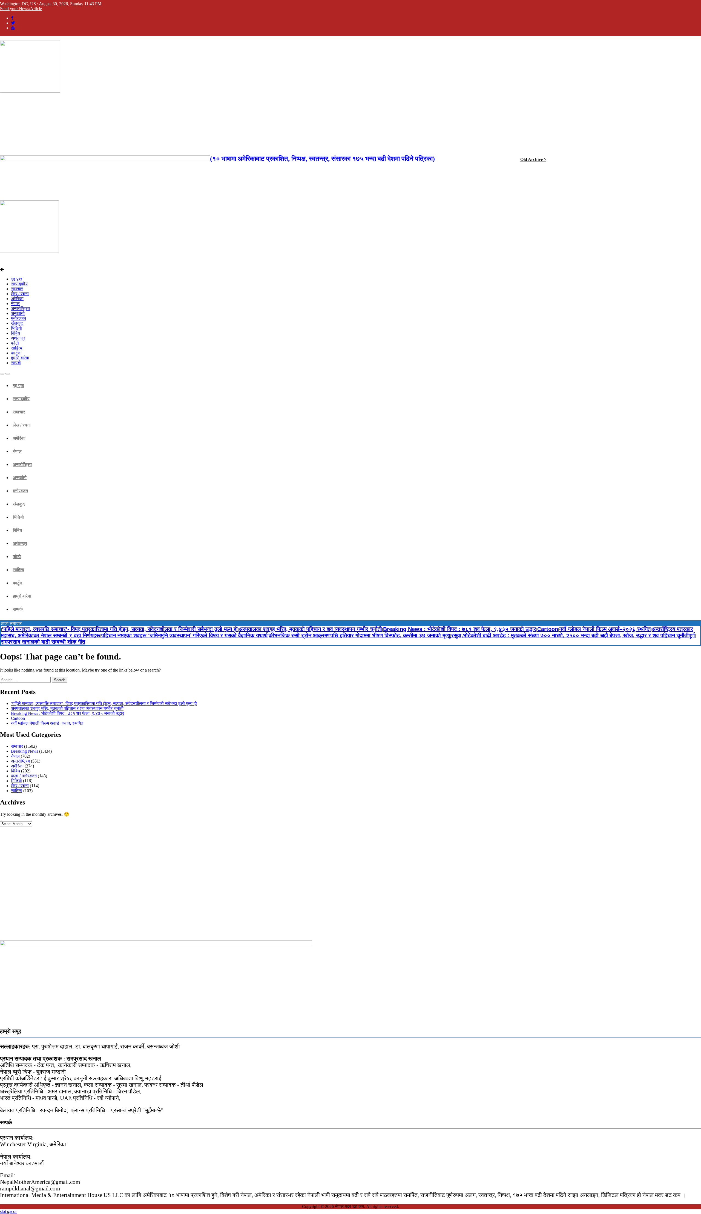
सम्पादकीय (19, 284)
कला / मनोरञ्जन (24, 776)
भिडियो (16, 328)
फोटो (15, 343)
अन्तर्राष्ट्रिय (20, 308)
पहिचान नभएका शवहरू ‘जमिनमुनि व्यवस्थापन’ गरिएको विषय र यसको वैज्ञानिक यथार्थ (184, 635)
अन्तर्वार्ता (18, 313)
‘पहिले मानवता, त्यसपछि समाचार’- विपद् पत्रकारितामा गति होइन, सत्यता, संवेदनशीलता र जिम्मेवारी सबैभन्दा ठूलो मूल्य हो (120, 629)
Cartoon (547, 629)
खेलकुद (17, 323)
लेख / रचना (20, 293)
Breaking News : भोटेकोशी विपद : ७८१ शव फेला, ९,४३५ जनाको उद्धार (459, 629)
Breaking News (24, 751)
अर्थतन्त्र (18, 338)
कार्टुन (15, 353)
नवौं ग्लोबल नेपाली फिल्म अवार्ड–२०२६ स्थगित (605, 629)
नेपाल (15, 303)
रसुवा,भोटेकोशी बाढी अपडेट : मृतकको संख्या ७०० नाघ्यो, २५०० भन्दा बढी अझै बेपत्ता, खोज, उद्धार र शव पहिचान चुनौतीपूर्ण (573, 635)
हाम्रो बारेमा (20, 358)
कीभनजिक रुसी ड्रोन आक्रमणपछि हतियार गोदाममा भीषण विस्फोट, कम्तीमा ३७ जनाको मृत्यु (359, 635)
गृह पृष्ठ (16, 279)
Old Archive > (533, 159)
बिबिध (15, 333)
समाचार (17, 288)
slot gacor (8, 1211)
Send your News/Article (21, 8)
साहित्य (16, 348)
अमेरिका (17, 298)
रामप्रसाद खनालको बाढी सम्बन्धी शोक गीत (43, 642)
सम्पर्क (16, 362)
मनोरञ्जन (18, 318)
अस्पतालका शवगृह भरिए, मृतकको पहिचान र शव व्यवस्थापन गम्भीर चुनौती (310, 629)
